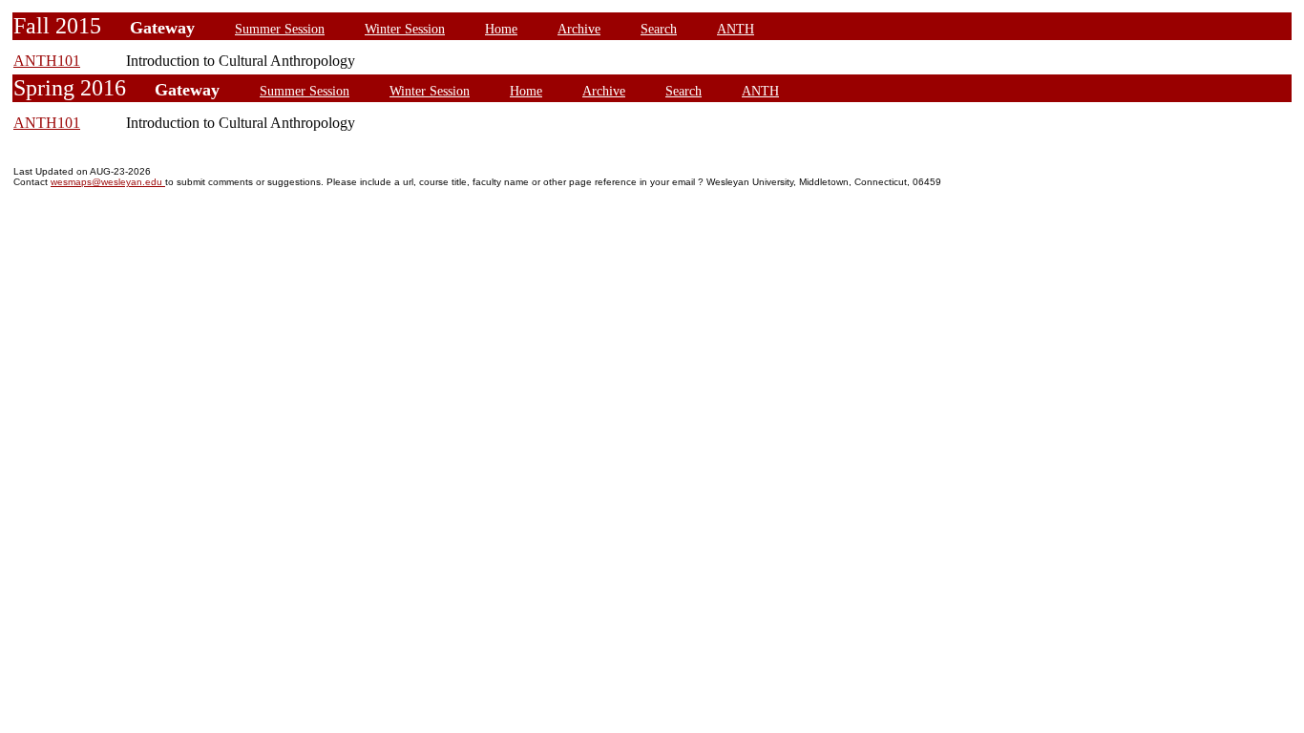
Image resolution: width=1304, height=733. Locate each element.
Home (501, 28)
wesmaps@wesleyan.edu (108, 182)
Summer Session (280, 28)
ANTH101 (46, 60)
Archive (578, 28)
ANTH (735, 28)
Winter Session (405, 28)
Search (659, 28)
